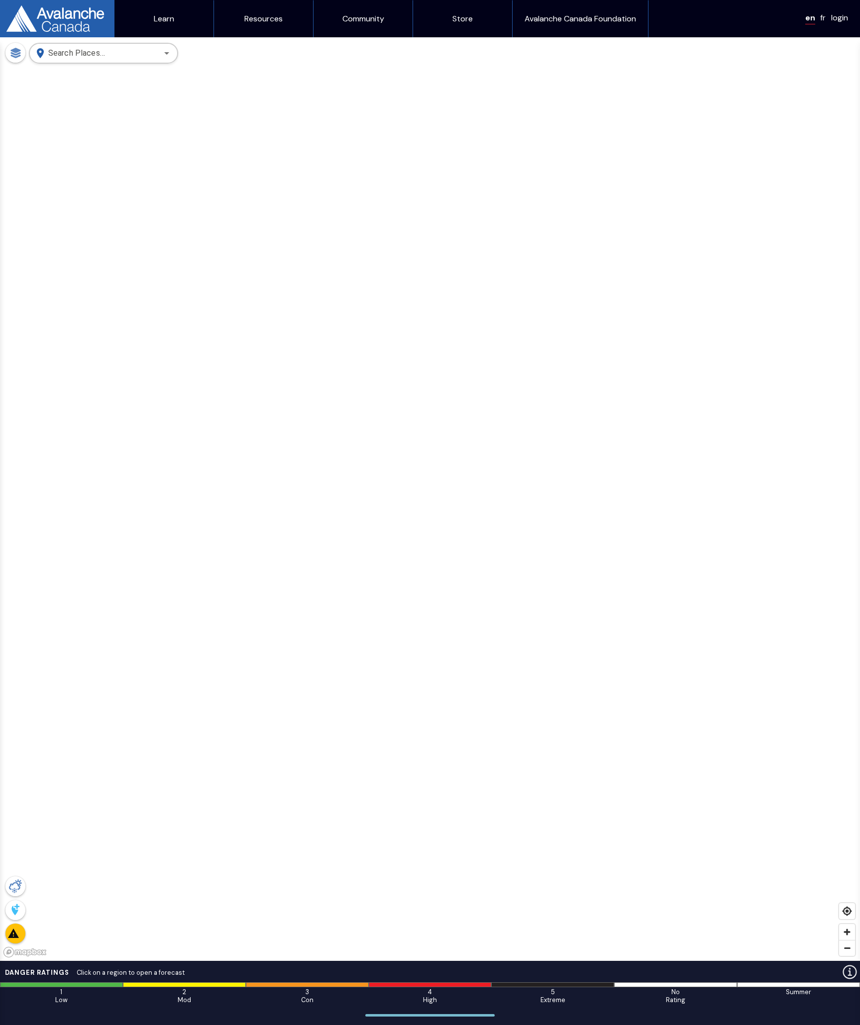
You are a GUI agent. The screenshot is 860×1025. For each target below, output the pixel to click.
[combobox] (102, 53)
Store (462, 18)
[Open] (167, 53)
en (810, 17)
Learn (164, 18)
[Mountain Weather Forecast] (15, 886)
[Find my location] (847, 911)
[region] (430, 499)
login (839, 17)
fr (823, 17)
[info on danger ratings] (850, 972)
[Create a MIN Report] (15, 910)
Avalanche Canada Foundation (580, 18)
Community (363, 18)
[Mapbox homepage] (25, 952)
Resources (263, 18)
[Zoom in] (847, 932)
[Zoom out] (847, 948)
